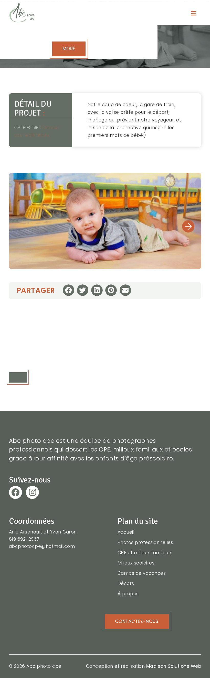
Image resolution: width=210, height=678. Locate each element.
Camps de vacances (142, 573)
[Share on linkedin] (97, 290)
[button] (188, 226)
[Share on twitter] (82, 290)
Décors (126, 583)
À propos (128, 594)
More (68, 49)
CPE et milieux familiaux (145, 553)
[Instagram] (32, 492)
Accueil (126, 532)
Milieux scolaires (136, 563)
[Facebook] (15, 492)
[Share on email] (125, 290)
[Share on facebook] (68, 290)
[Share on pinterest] (111, 290)
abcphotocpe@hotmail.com (42, 546)
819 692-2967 (24, 539)
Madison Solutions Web (173, 666)
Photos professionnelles (145, 542)
